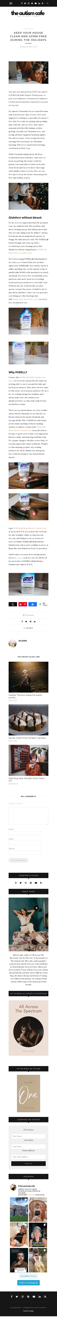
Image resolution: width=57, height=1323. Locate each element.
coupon (19, 558)
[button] (19, 1209)
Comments (28, 615)
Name (11, 829)
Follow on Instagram (28, 1283)
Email (11, 839)
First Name (28, 1129)
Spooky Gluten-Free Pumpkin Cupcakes (27, 738)
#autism (31, 1194)
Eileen (29, 628)
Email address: (28, 1150)
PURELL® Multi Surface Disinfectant (30, 528)
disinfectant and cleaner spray (26, 299)
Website (12, 848)
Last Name (28, 1140)
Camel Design (28, 1311)
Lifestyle (29, 29)
